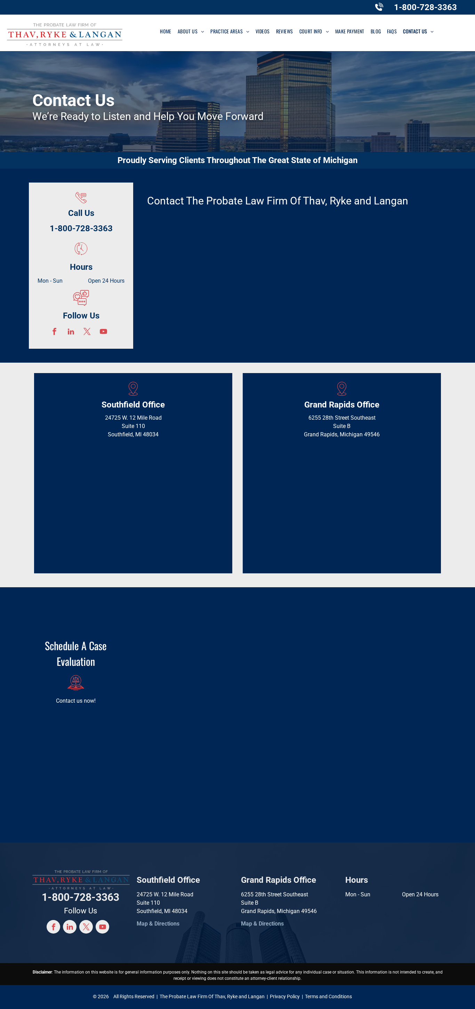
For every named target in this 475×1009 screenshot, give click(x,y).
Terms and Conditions (328, 996)
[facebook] (54, 332)
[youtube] (103, 332)
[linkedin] (71, 332)
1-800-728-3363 (425, 7)
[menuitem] (166, 31)
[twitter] (87, 332)
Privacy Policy (285, 996)
